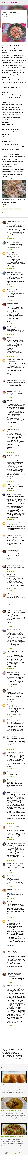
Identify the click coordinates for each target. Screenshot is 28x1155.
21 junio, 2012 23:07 (15, 629)
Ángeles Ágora (11, 574)
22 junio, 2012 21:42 (20, 863)
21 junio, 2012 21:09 (16, 484)
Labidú (9, 494)
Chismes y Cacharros (13, 705)
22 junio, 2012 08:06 (18, 752)
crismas (9, 272)
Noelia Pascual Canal (13, 523)
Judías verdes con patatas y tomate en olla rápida (13, 1136)
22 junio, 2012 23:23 (19, 876)
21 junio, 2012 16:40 (12, 254)
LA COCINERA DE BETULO (15, 651)
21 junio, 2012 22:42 (15, 565)
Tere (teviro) (11, 863)
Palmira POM (11, 429)
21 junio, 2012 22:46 (12, 576)
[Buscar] (26, 2)
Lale (8, 826)
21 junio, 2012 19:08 (16, 391)
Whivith (9, 921)
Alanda (9, 327)
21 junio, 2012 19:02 (20, 380)
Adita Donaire (11, 720)
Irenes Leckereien (12, 550)
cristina (9, 889)
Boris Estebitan (11, 951)
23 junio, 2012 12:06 (16, 889)
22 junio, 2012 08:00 (13, 736)
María (9, 629)
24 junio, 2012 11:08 (12, 976)
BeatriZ (9, 610)
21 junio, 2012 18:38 (12, 361)
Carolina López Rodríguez (15, 359)
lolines (9, 484)
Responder (10, 238)
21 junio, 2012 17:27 (12, 291)
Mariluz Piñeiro (11, 253)
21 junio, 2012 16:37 (16, 242)
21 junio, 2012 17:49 (16, 327)
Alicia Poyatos (11, 901)
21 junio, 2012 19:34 (20, 429)
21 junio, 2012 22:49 (14, 594)
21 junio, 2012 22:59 (16, 610)
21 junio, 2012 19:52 (14, 455)
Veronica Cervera (12, 303)
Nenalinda (10, 400)
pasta (11, 209)
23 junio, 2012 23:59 (16, 921)
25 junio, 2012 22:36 (17, 985)
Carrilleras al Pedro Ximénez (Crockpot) (11, 1110)
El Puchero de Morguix (10, 2)
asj (8, 736)
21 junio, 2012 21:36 (16, 535)
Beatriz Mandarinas (13, 290)
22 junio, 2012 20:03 (20, 843)
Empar (9, 792)
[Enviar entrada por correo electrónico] (3, 207)
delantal (9, 985)
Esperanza (10, 780)
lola (8, 594)
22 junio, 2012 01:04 (20, 720)
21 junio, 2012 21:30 (12, 524)
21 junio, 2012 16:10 (20, 221)
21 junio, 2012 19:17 (18, 400)
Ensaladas (5, 209)
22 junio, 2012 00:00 (12, 706)
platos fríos (17, 209)
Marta (9, 690)
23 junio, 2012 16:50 (20, 901)
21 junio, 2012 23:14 (12, 652)
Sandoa (9, 391)
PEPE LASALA (11, 843)
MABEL (9, 337)
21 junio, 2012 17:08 (16, 272)
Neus (8, 565)
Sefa (8, 672)
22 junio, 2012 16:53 (16, 792)
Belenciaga (10, 752)
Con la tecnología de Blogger (15, 1153)
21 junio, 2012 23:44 (15, 689)
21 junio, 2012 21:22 (16, 494)
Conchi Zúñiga (11, 221)
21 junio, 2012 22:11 (12, 551)
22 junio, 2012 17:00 (14, 826)
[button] (3, 20)
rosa (8, 455)
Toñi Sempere (11, 380)
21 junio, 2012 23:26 (15, 672)
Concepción (10, 876)
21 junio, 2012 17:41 (12, 305)
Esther (9, 242)
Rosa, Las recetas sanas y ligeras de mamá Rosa (14, 974)
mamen (9, 535)
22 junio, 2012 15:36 (16, 772)
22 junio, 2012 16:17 (18, 780)
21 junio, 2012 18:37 (16, 337)
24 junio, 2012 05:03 (12, 952)
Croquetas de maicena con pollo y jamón (11, 1084)
